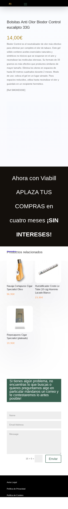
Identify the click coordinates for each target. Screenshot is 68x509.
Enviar (53, 459)
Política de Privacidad (16, 489)
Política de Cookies (15, 495)
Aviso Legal (12, 482)
